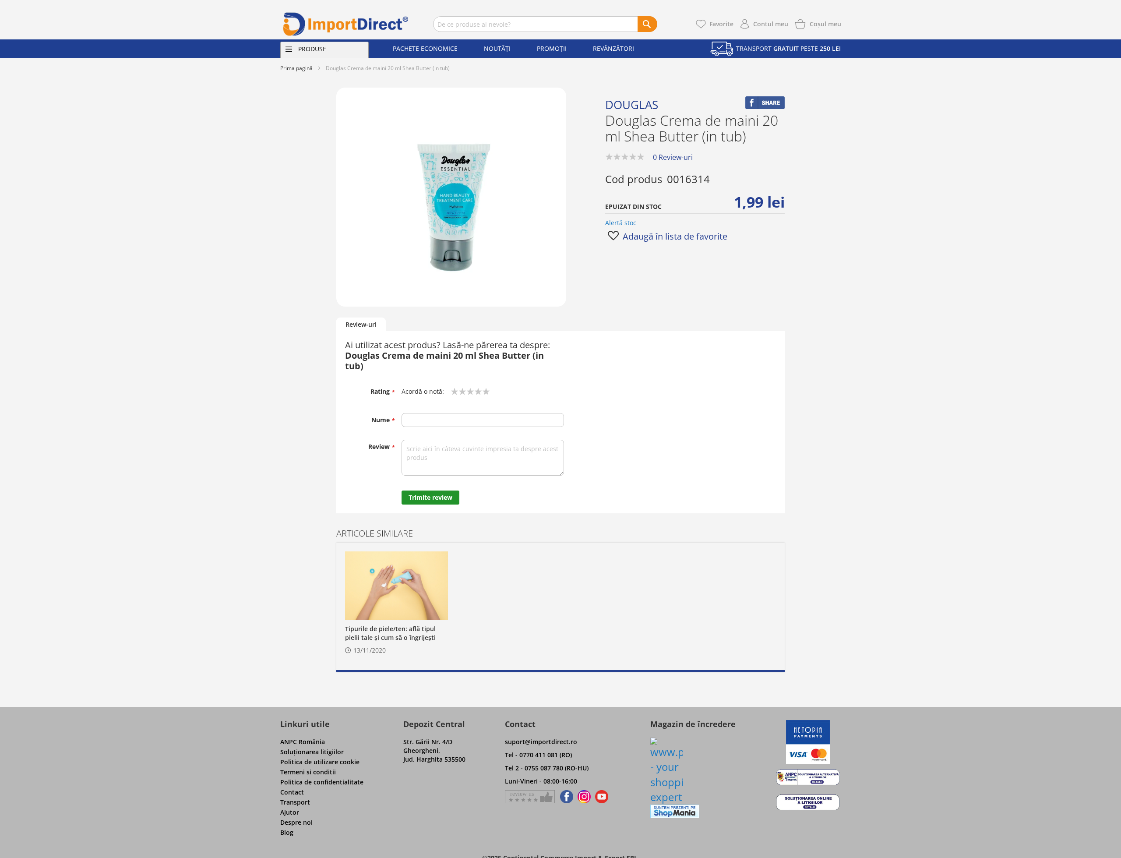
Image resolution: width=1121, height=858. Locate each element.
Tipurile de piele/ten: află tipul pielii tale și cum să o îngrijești (390, 633)
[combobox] (545, 24)
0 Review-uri (673, 157)
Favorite (721, 24)
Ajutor (289, 812)
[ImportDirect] (346, 24)
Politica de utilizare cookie (320, 762)
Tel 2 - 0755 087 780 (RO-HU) (547, 768)
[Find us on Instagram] (584, 796)
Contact (292, 792)
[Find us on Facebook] (565, 796)
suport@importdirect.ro (541, 742)
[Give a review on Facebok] (530, 796)
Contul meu (770, 24)
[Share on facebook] (765, 106)
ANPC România (302, 742)
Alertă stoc (620, 223)
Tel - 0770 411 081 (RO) (538, 755)
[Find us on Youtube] (601, 796)
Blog (286, 832)
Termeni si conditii (308, 772)
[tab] (361, 325)
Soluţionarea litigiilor (312, 752)
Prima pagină (296, 68)
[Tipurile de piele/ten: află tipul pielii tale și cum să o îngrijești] (396, 585)
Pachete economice (425, 48)
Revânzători (613, 48)
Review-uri (361, 324)
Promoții (552, 48)
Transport (295, 802)
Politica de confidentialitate (321, 782)
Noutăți (497, 48)
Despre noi (296, 822)
